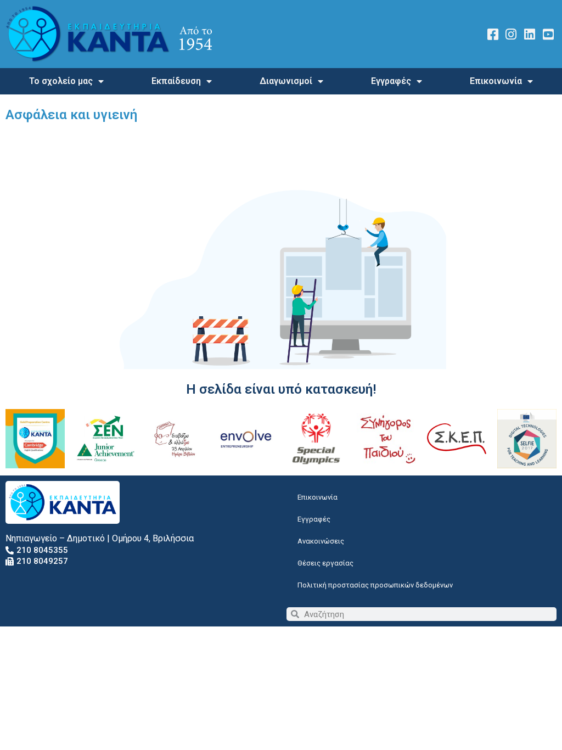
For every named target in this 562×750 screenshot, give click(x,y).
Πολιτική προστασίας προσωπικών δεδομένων (375, 585)
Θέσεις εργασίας (325, 563)
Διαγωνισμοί (286, 81)
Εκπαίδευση (176, 81)
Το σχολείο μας (61, 81)
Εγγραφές (391, 81)
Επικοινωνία (496, 81)
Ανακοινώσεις (320, 541)
